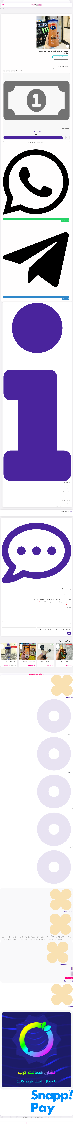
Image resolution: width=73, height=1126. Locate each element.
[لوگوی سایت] (36, 4)
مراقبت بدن (2, 8)
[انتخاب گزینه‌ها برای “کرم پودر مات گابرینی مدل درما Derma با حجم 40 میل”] (39, 645)
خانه (12, 8)
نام (70, 623)
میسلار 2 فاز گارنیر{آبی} (11, 661)
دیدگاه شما (68, 607)
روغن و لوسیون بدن (60, 68)
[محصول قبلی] (4, 12)
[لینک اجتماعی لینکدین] (7, 71)
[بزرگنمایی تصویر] (67, 46)
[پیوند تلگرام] (4, 71)
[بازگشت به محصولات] (2, 12)
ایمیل (34, 623)
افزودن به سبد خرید (33, 137)
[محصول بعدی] (1, 12)
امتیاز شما (68, 604)
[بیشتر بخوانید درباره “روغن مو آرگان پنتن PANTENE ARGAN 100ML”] (57, 645)
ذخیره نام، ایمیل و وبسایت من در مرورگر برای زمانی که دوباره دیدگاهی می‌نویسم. (52, 629)
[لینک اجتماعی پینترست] (9, 71)
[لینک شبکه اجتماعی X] (12, 71)
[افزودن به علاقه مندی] (57, 647)
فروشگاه (8, 8)
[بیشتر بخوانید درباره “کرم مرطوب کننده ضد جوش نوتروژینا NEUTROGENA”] (21, 645)
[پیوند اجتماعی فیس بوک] (14, 71)
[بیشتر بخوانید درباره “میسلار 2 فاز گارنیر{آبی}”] (2, 645)
